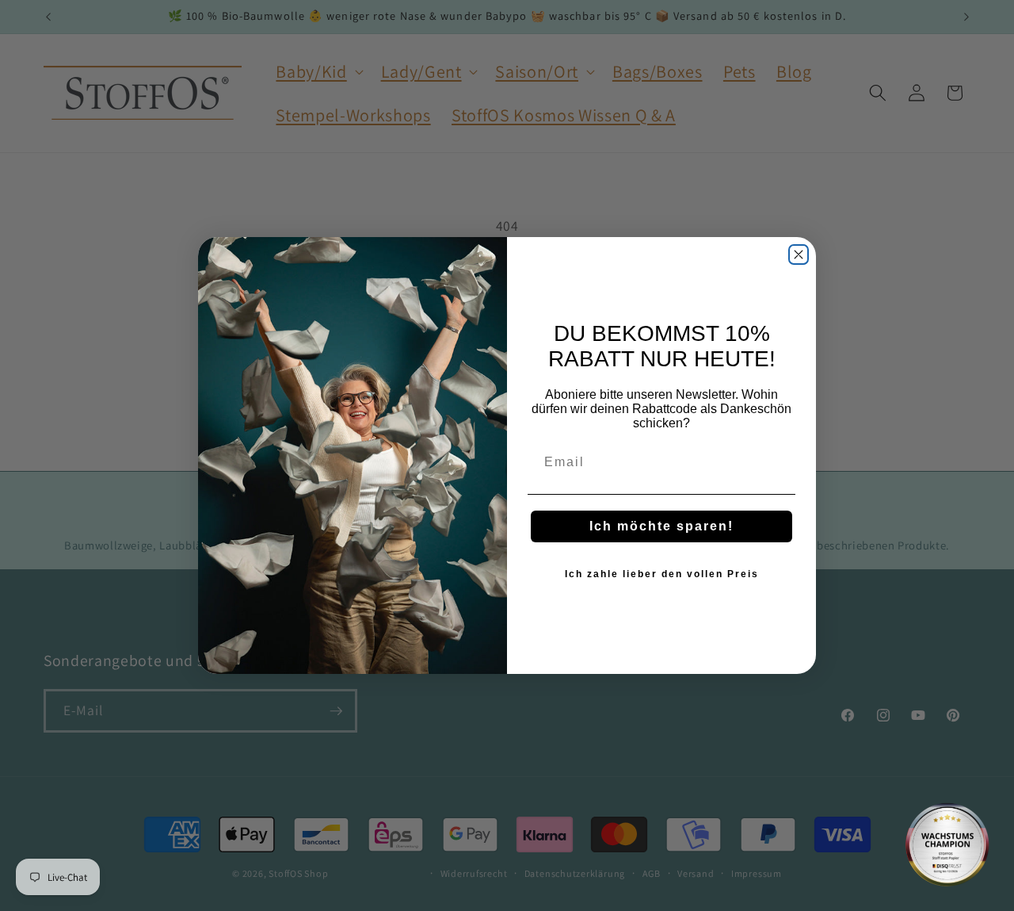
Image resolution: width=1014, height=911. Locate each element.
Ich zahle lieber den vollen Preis (662, 574)
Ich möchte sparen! (661, 526)
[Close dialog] (798, 254)
